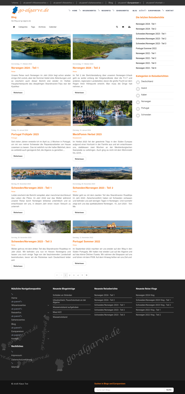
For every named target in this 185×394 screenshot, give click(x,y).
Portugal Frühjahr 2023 (25, 134)
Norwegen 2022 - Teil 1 (146, 53)
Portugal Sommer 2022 (86, 241)
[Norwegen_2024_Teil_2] (102, 46)
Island (144, 88)
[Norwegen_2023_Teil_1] (41, 173)
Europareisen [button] (133, 3)
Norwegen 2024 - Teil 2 (86, 67)
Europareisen (154, 10)
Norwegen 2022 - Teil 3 (146, 63)
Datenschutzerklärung (21, 359)
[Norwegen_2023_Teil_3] (41, 226)
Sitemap (15, 367)
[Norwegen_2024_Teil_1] (41, 46)
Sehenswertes (95, 3)
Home (15, 3)
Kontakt (159, 3)
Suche (169, 390)
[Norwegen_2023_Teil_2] (102, 173)
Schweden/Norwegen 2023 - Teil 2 (93, 187)
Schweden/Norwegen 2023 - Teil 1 (31, 187)
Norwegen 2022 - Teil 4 (146, 68)
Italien (144, 94)
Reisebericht (77, 138)
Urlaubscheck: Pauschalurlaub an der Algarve (69, 301)
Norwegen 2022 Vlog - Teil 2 (148, 315)
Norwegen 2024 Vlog (145, 295)
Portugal (14, 138)
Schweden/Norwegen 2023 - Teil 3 (31, 241)
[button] (117, 26)
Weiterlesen (18, 92)
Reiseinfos (67, 3)
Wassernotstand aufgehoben (66, 307)
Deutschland (147, 81)
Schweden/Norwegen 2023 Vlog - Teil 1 (153, 300)
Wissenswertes (40, 3)
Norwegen (146, 101)
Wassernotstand (60, 317)
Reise (13, 71)
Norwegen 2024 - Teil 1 (25, 67)
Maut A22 (57, 312)
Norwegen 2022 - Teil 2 (146, 58)
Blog (110, 3)
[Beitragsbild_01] (41, 112)
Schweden (146, 114)
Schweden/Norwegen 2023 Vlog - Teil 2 (153, 305)
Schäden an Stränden (62, 295)
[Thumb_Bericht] (102, 226)
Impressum (16, 355)
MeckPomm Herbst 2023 (87, 134)
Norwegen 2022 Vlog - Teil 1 (148, 310)
